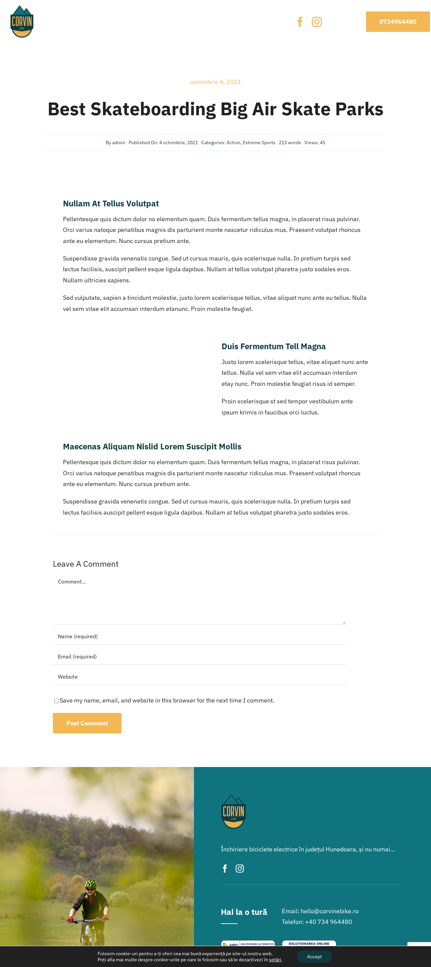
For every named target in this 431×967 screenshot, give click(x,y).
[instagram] (317, 22)
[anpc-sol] (309, 943)
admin (118, 142)
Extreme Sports (259, 142)
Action (233, 142)
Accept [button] (314, 957)
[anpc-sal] (248, 943)
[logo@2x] (22, 8)
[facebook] (300, 22)
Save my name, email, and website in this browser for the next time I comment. (167, 700)
